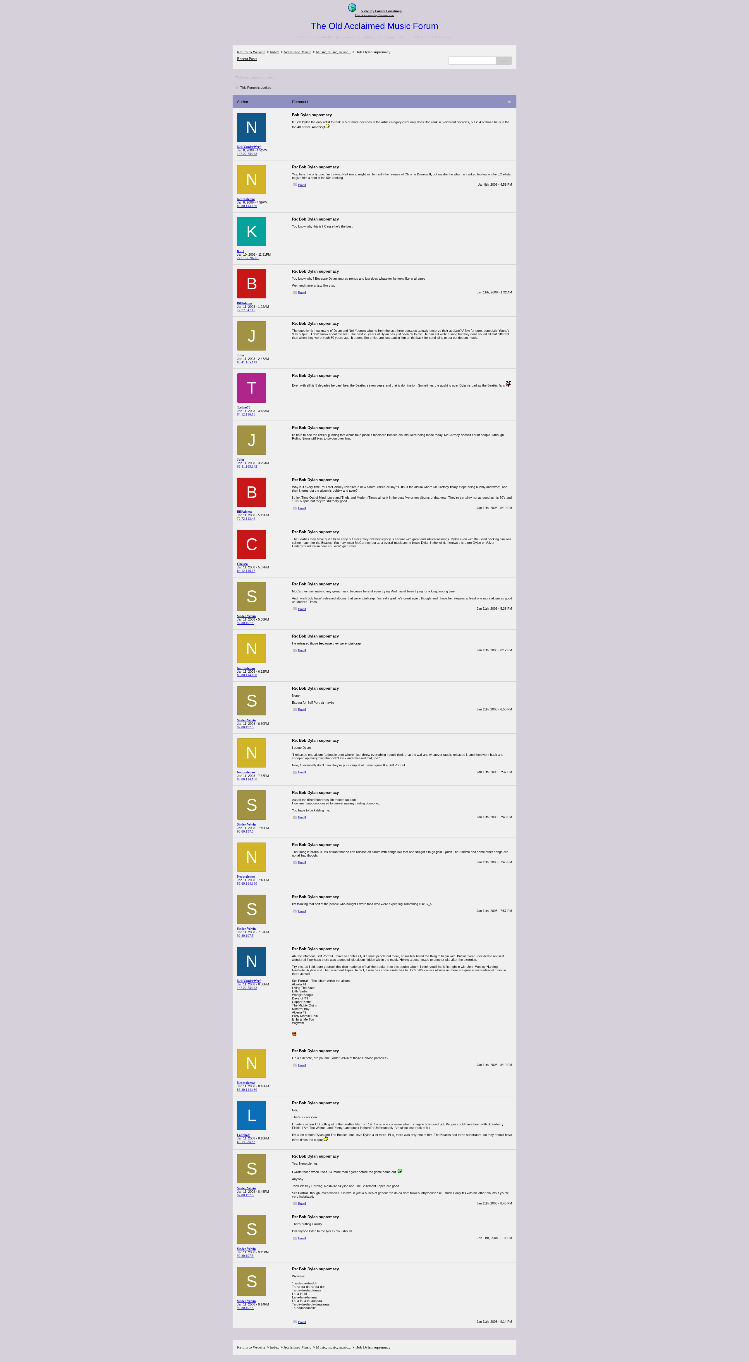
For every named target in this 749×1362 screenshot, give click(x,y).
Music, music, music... (333, 52)
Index (274, 52)
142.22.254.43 (247, 153)
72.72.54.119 (246, 310)
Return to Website (251, 52)
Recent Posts (247, 59)
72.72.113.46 (246, 518)
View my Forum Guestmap (381, 11)
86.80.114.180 (247, 206)
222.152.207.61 (248, 258)
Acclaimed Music (297, 52)
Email (302, 185)
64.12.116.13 (246, 414)
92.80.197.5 (245, 623)
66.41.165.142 (247, 362)
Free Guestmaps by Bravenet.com (374, 15)
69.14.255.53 (246, 1142)
